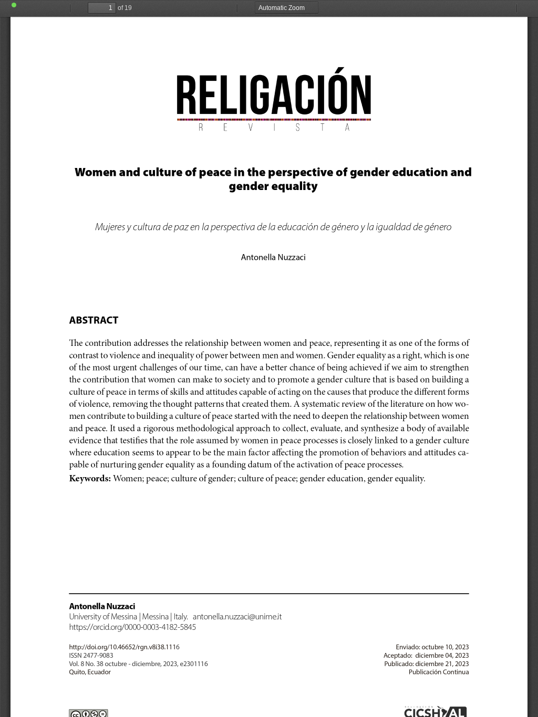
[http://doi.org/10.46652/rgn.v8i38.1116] (117, 647)
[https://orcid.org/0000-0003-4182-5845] (132, 626)
